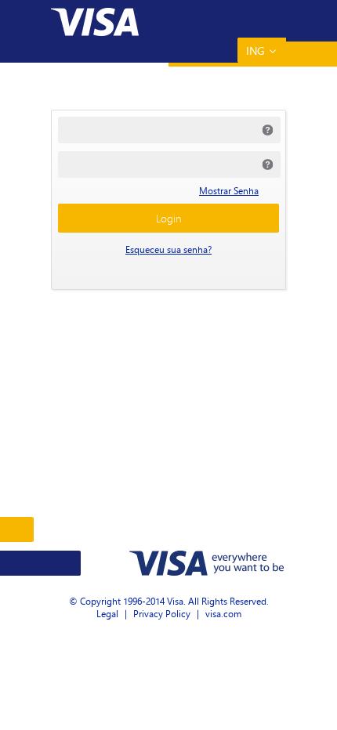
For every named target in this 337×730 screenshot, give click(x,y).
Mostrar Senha (229, 190)
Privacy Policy (161, 614)
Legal (107, 614)
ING (255, 50)
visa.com (223, 614)
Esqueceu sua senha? (168, 249)
